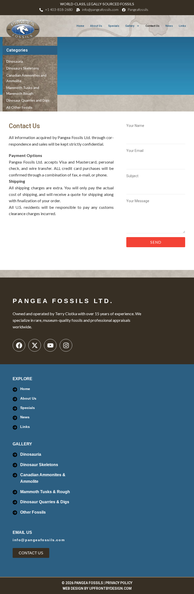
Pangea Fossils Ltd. (63, 300)
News (169, 26)
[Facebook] (19, 345)
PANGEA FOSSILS (88, 583)
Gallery (129, 26)
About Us (96, 26)
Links (182, 26)
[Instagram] (66, 345)
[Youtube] (50, 345)
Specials (113, 26)
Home (80, 26)
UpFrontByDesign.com (110, 588)
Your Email (134, 151)
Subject (132, 176)
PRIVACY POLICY (118, 583)
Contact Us (152, 26)
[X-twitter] (34, 345)
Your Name (135, 126)
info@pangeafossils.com (39, 540)
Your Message (137, 201)
